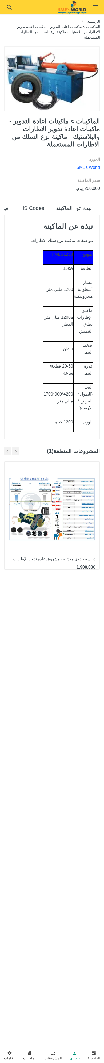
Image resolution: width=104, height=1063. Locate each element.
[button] (12, 79)
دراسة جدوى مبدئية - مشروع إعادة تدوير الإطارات (54, 559)
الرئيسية (93, 21)
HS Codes (32, 208)
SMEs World (88, 167)
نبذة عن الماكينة (74, 208)
